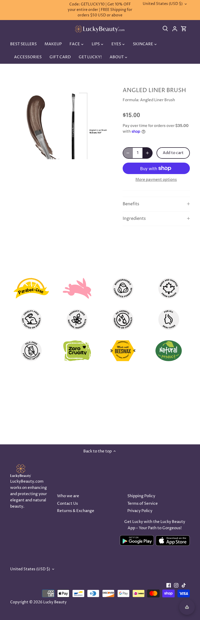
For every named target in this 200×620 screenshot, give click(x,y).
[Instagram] (176, 585)
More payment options (156, 180)
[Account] (176, 29)
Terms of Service (142, 503)
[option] (61, 120)
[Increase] (147, 153)
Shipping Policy (141, 496)
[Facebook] (168, 585)
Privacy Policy (139, 511)
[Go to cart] (184, 31)
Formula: (131, 100)
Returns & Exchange (75, 511)
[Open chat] (187, 607)
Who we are (68, 496)
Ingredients (134, 218)
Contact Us (67, 503)
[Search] (167, 29)
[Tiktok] (184, 585)
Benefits (131, 204)
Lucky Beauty (55, 602)
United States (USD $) (163, 4)
